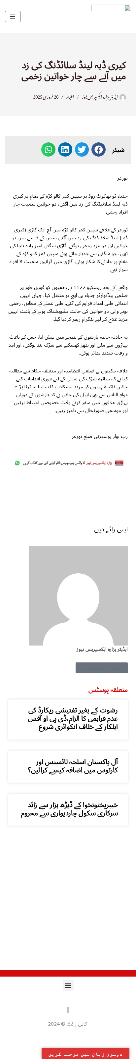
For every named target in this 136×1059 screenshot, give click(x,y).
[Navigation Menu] (12, 16)
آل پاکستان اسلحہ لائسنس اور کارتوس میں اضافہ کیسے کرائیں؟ (73, 766)
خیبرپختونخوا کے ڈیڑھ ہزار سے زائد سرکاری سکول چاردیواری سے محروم (69, 809)
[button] (98, 149)
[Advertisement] (68, 496)
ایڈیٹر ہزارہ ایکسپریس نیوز (100, 95)
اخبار (70, 95)
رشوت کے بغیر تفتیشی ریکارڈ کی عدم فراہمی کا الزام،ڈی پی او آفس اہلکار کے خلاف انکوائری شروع (73, 718)
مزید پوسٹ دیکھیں (101, 667)
